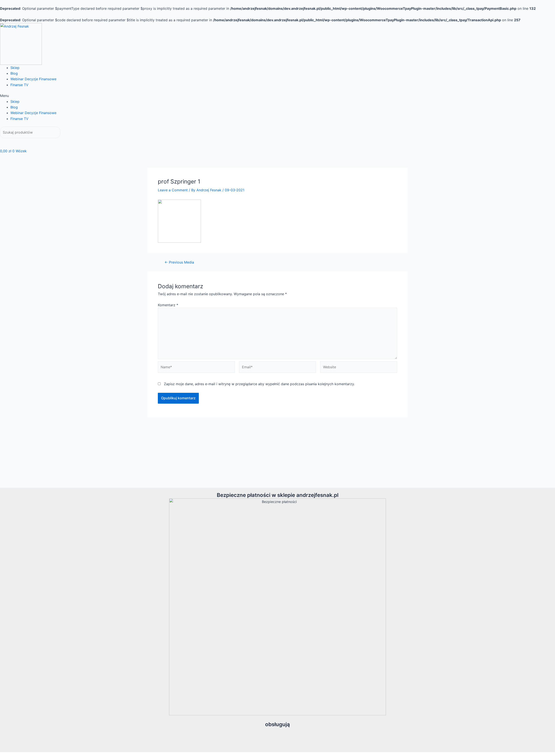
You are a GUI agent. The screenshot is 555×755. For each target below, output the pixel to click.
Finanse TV (19, 85)
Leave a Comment (173, 190)
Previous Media (179, 262)
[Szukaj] (6, 141)
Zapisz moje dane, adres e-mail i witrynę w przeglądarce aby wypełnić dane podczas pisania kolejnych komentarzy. (259, 384)
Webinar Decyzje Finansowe (33, 79)
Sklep (15, 68)
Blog (14, 73)
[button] (277, 95)
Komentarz (168, 305)
